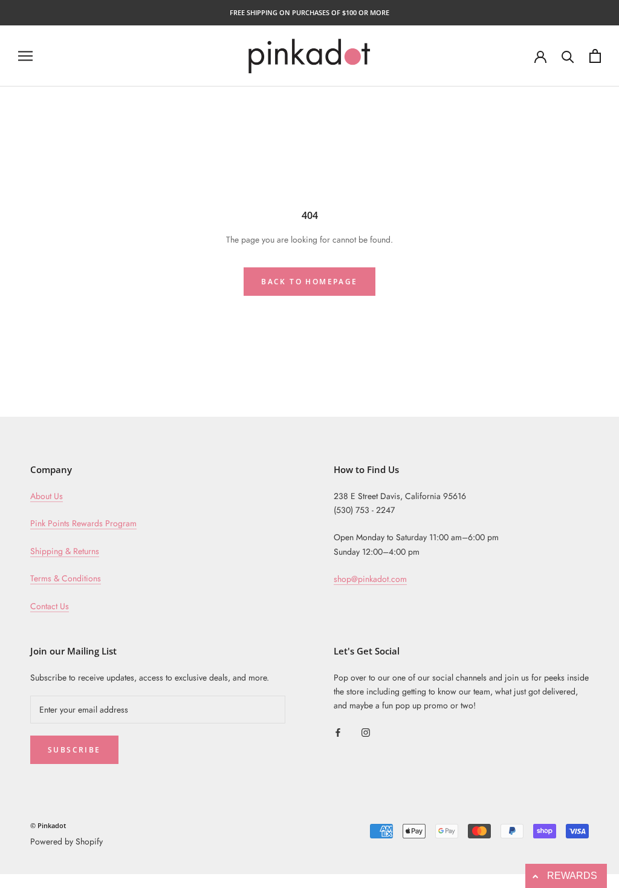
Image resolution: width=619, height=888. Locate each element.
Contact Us (49, 606)
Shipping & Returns (64, 551)
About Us (46, 496)
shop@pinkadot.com (370, 579)
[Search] (568, 56)
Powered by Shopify (66, 841)
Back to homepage (309, 281)
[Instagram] (365, 732)
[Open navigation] (25, 56)
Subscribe (74, 750)
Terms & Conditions (65, 578)
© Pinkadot (48, 825)
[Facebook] (338, 732)
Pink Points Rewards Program (83, 523)
